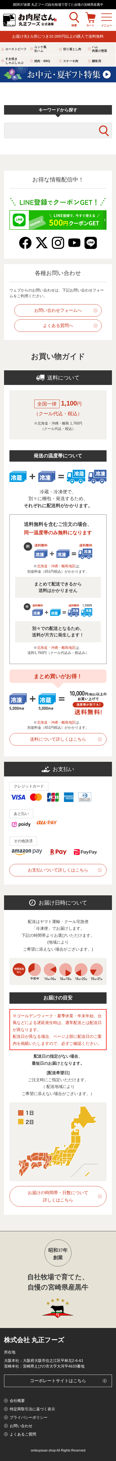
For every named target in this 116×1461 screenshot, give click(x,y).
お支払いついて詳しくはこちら (58, 870)
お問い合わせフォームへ (58, 310)
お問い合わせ (21, 1426)
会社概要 (17, 1400)
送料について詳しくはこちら (58, 739)
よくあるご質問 (23, 1434)
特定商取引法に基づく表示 (32, 1409)
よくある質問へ (58, 325)
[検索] (103, 130)
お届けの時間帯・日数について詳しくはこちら (58, 1196)
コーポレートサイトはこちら (58, 1380)
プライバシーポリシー (28, 1417)
